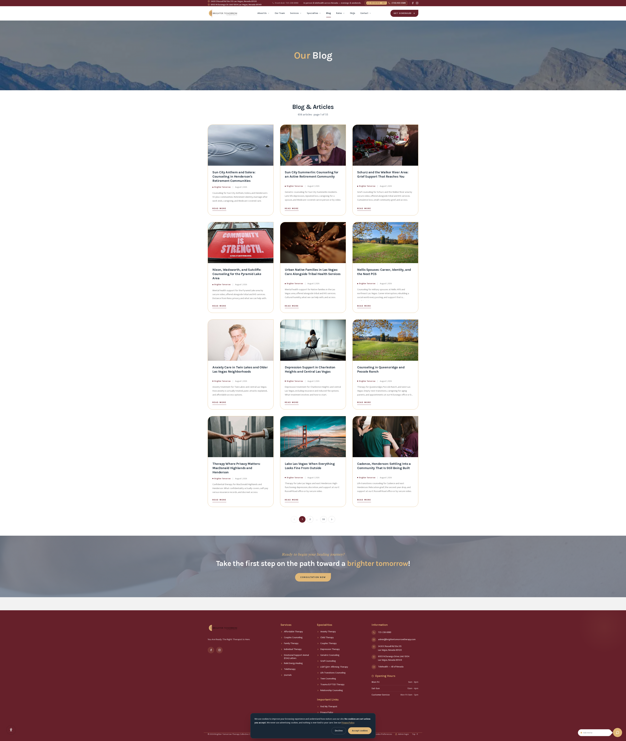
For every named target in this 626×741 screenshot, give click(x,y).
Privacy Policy (348, 723)
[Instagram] (417, 3)
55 (323, 519)
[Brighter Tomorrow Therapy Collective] (223, 13)
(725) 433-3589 (387, 3)
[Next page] (331, 519)
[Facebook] (412, 3)
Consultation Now (313, 577)
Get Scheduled (403, 13)
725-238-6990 (286, 3)
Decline (339, 731)
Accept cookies (360, 731)
